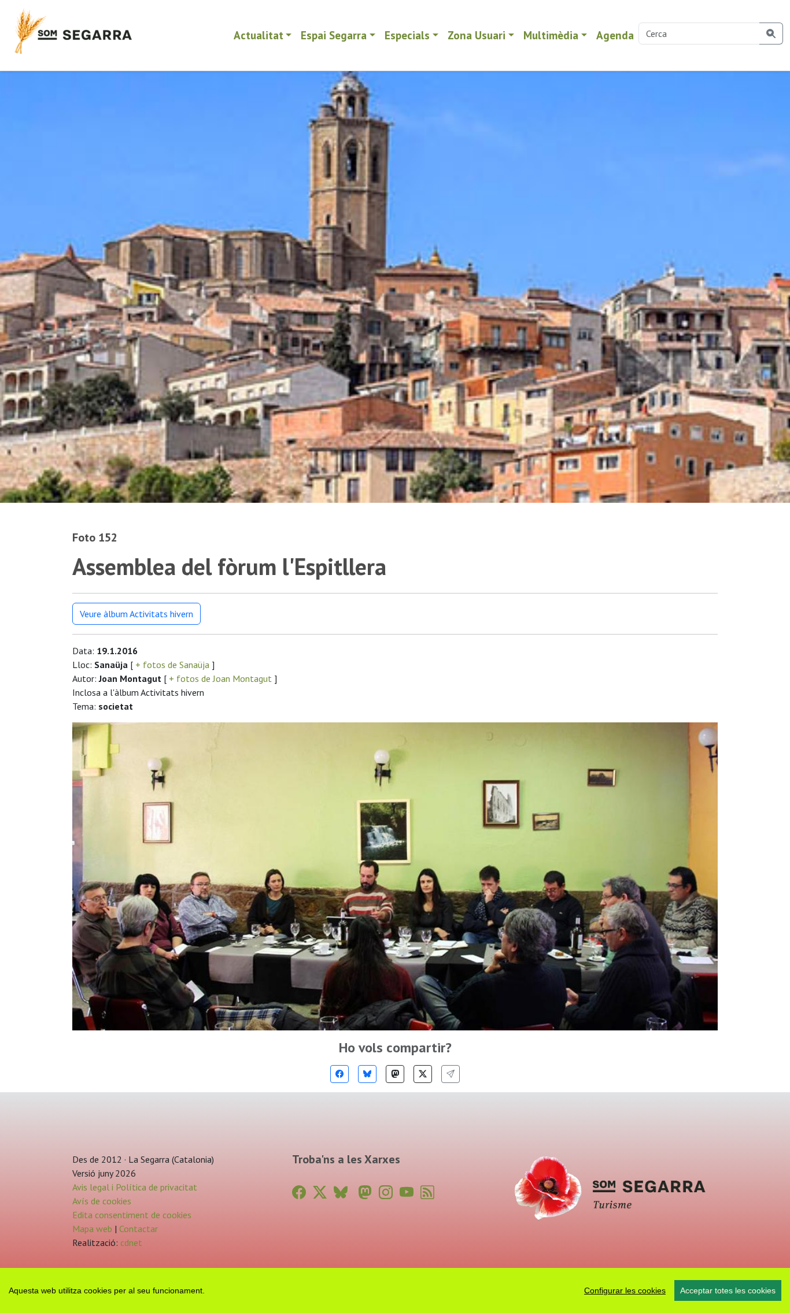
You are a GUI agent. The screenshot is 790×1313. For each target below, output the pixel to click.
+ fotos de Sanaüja (172, 664)
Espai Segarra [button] (334, 35)
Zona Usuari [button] (476, 35)
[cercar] (771, 33)
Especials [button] (407, 35)
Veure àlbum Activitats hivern (136, 614)
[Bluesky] (367, 1074)
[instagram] (386, 1192)
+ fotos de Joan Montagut (220, 678)
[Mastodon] (395, 1074)
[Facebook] (339, 1074)
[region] (395, 1290)
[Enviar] (450, 1074)
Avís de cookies (101, 1201)
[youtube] (407, 1192)
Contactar (138, 1228)
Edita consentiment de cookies (131, 1215)
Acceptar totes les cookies (728, 1290)
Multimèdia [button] (550, 35)
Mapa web (92, 1228)
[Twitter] (423, 1074)
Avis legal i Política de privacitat (134, 1187)
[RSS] (427, 1192)
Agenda (615, 35)
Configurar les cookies (625, 1290)
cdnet (130, 1242)
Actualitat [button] (258, 35)
